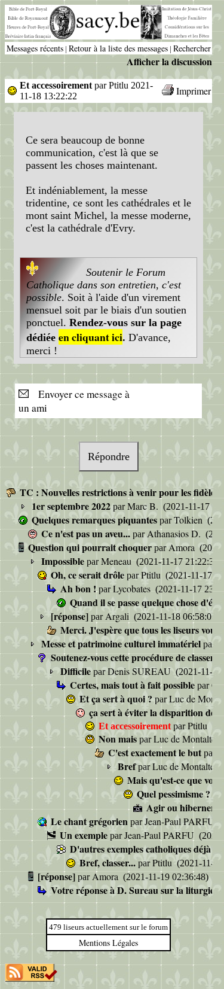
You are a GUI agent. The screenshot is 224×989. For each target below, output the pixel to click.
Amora (182, 547)
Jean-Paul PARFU (181, 821)
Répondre (109, 456)
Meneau (117, 561)
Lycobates (133, 588)
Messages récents (35, 48)
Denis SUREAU (140, 671)
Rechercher (192, 48)
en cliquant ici (90, 337)
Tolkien (189, 519)
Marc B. (144, 506)
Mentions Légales (108, 942)
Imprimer (193, 90)
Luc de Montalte (186, 738)
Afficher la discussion (169, 61)
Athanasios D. (175, 533)
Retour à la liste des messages (118, 48)
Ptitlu (152, 574)
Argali (118, 616)
